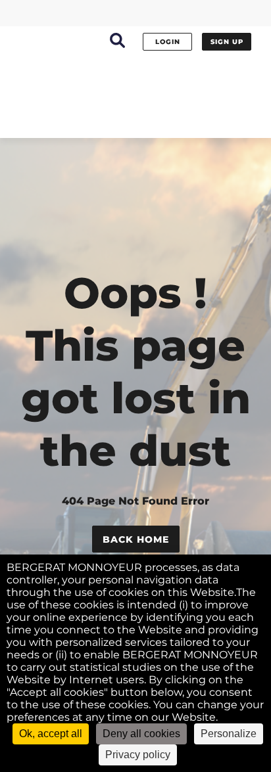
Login (167, 41)
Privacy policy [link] (137, 754)
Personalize (229, 733)
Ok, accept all (50, 733)
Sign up (226, 41)
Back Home (136, 539)
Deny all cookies (141, 733)
